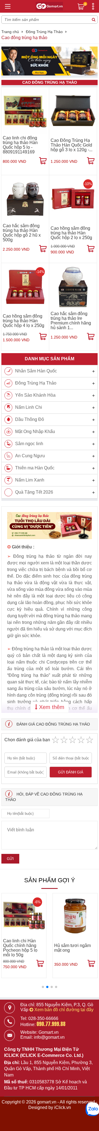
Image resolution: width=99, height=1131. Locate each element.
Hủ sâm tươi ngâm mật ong (72, 948)
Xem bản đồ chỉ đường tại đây (63, 1009)
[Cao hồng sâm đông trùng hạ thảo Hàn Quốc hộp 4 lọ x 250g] (25, 286)
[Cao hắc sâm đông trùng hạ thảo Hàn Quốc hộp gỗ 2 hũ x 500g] (25, 199)
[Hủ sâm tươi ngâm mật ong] (75, 916)
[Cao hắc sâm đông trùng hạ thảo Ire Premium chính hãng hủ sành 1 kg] (73, 286)
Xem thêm (50, 707)
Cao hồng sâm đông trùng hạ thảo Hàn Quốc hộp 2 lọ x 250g (71, 233)
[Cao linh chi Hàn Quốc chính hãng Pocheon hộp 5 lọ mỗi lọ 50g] (24, 916)
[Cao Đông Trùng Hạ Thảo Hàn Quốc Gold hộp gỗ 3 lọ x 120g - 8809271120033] (73, 111)
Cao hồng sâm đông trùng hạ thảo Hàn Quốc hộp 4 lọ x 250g (23, 321)
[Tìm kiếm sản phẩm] (93, 19)
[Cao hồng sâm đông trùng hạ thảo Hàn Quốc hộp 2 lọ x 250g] (73, 199)
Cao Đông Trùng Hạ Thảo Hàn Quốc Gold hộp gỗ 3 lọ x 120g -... (71, 145)
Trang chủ (10, 31)
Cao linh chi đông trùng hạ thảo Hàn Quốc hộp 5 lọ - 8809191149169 (20, 145)
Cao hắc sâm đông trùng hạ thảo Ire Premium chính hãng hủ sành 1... (71, 320)
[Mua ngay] (43, 161)
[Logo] (49, 7)
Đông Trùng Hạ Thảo (44, 31)
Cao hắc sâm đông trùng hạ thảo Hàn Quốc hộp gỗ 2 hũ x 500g (22, 232)
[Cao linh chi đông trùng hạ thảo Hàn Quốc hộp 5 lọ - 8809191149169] (25, 111)
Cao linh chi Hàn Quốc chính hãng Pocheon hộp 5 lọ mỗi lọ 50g (20, 947)
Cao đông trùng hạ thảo (24, 37)
